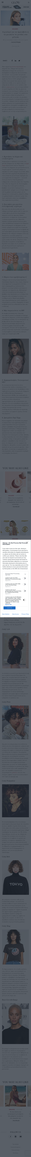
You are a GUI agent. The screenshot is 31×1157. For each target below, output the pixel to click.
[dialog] (15, 578)
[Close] (27, 543)
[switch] (24, 578)
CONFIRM (9, 607)
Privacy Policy (25, 614)
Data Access (15, 614)
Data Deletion (5, 614)
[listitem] (15, 574)
